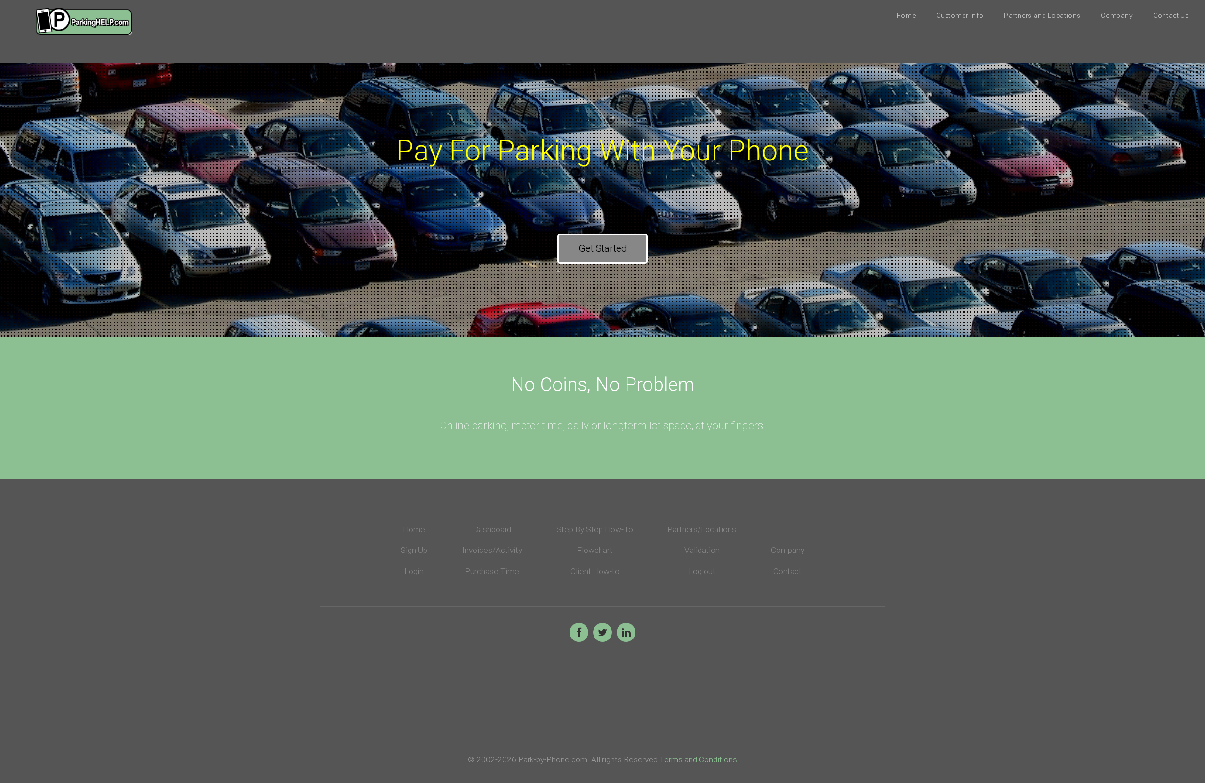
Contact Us (1171, 15)
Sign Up (414, 550)
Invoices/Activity (492, 550)
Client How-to (594, 571)
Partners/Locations (701, 529)
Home (906, 15)
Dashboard (492, 529)
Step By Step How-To (594, 529)
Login (414, 571)
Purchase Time (492, 571)
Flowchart (594, 550)
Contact (787, 571)
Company (1117, 15)
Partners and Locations (1042, 15)
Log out (702, 571)
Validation (702, 550)
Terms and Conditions (698, 759)
